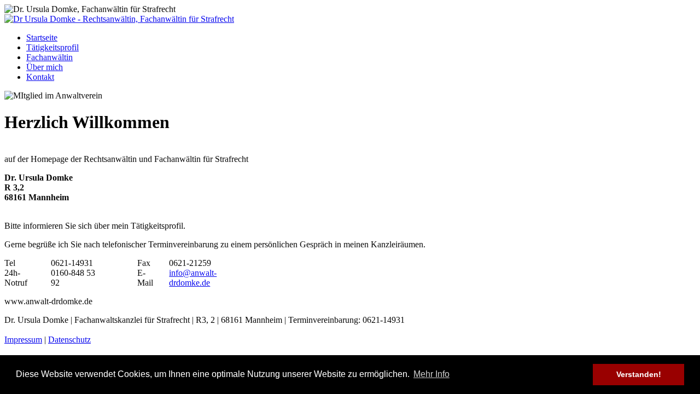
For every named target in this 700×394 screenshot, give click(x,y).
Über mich (44, 67)
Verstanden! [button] (638, 374)
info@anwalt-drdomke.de (193, 277)
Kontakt (40, 77)
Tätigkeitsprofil (52, 47)
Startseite (41, 37)
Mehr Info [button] (431, 374)
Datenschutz (69, 339)
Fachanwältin (49, 57)
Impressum (23, 339)
